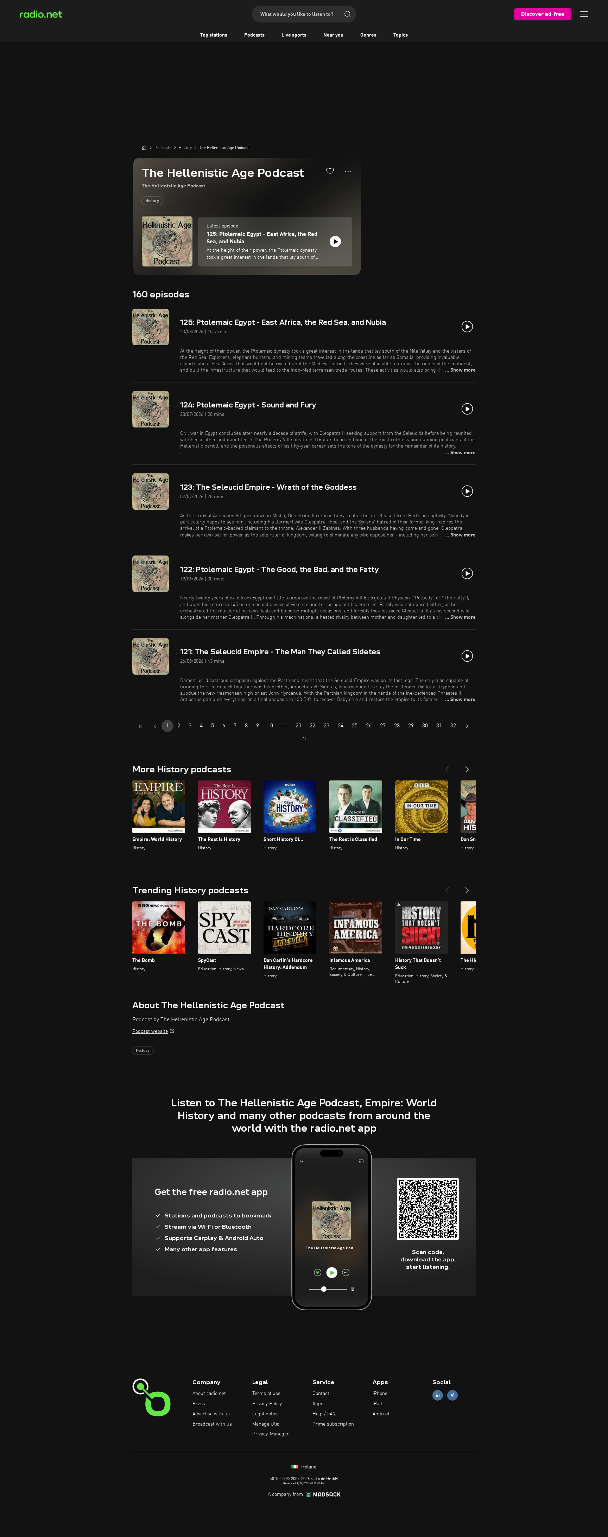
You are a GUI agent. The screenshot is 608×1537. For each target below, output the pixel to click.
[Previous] (446, 766)
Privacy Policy (267, 1403)
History (152, 201)
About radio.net (209, 1393)
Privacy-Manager (270, 1434)
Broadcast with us (212, 1424)
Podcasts (254, 35)
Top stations (213, 35)
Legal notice (265, 1413)
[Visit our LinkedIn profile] (438, 1395)
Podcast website (150, 1031)
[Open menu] (584, 14)
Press (198, 1403)
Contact (320, 1393)
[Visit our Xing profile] (452, 1395)
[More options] (348, 171)
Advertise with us (211, 1413)
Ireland (308, 1467)
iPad (377, 1403)
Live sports (293, 35)
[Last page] (304, 738)
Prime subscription (333, 1424)
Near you (333, 35)
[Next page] (467, 726)
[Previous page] (154, 726)
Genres (368, 35)
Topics (400, 35)
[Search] (347, 14)
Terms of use (266, 1393)
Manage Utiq (266, 1424)
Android (381, 1413)
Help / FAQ (324, 1413)
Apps (317, 1403)
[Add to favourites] (330, 170)
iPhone (380, 1393)
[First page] (140, 726)
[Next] (467, 766)
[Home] (144, 147)
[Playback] (335, 241)
